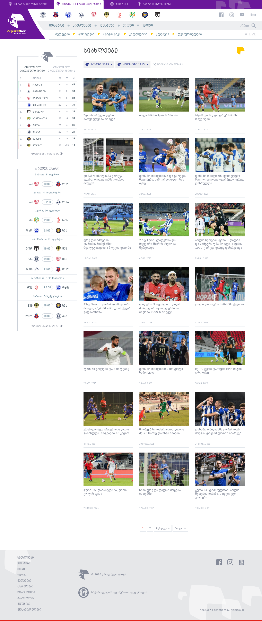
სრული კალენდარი (46, 326)
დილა (36, 125)
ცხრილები (86, 34)
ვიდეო (128, 25)
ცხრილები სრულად (45, 153)
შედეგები (62, 34)
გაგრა (36, 132)
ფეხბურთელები (190, 34)
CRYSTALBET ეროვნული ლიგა (81, 4)
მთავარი (56, 25)
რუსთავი (37, 85)
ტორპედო (38, 112)
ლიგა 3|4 (121, 4)
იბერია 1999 (40, 98)
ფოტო (147, 25)
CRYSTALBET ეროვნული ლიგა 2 (61, 69)
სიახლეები (82, 25)
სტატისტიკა (112, 34)
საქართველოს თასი (157, 4)
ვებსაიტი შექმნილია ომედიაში (222, 610)
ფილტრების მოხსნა (169, 64)
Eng (253, 14)
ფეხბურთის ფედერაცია (30, 4)
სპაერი (37, 139)
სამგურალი (39, 118)
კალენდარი (138, 34)
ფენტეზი (107, 25)
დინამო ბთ (39, 105)
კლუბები (162, 34)
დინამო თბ (39, 91)
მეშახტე (37, 145)
